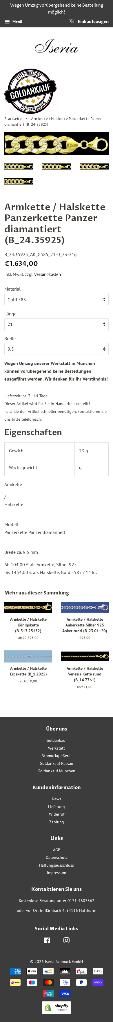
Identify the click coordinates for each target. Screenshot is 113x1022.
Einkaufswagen (93, 22)
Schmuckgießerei (57, 755)
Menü (16, 21)
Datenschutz (57, 857)
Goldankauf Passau (56, 763)
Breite (10, 338)
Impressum (56, 872)
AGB (56, 849)
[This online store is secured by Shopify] (56, 1012)
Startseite (13, 118)
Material (12, 289)
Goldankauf (56, 740)
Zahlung (56, 822)
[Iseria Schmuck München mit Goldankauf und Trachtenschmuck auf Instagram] (66, 941)
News (56, 798)
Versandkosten (47, 274)
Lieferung (56, 806)
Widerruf (56, 814)
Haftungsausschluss (56, 865)
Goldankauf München (56, 770)
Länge (10, 314)
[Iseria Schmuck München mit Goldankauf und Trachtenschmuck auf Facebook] (47, 941)
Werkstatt (56, 748)
